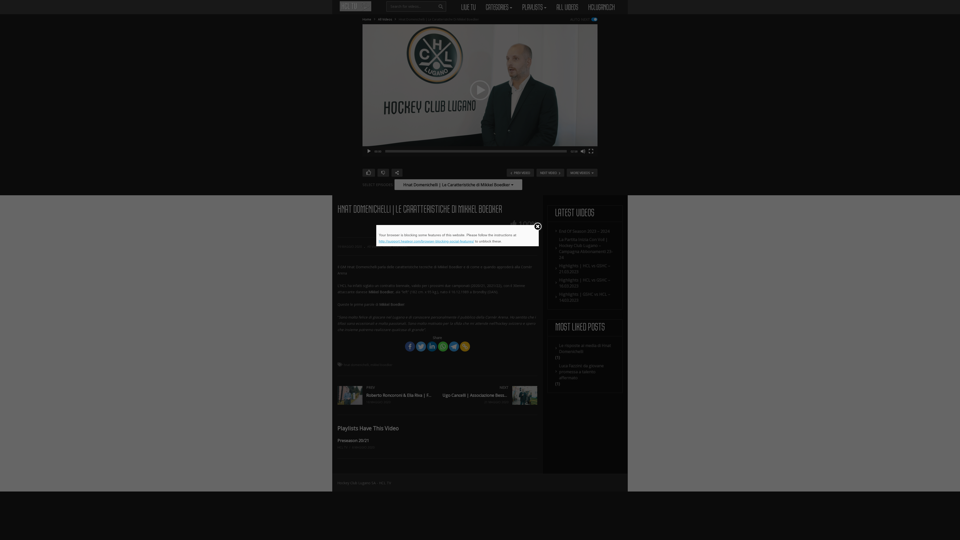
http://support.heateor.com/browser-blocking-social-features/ (426, 241)
